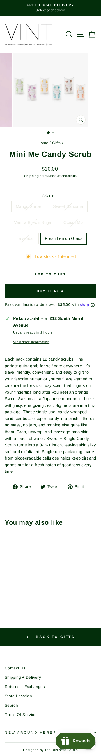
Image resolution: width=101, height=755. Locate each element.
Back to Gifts (54, 637)
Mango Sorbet (29, 206)
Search (11, 705)
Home (43, 143)
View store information (31, 342)
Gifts (56, 143)
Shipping (31, 176)
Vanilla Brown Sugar (33, 222)
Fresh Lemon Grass (63, 238)
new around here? (30, 732)
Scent (50, 196)
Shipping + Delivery (23, 677)
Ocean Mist (74, 222)
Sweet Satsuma (68, 206)
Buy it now (51, 291)
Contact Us (15, 668)
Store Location (18, 696)
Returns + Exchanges (25, 687)
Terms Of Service (20, 715)
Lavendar (25, 238)
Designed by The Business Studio (50, 750)
